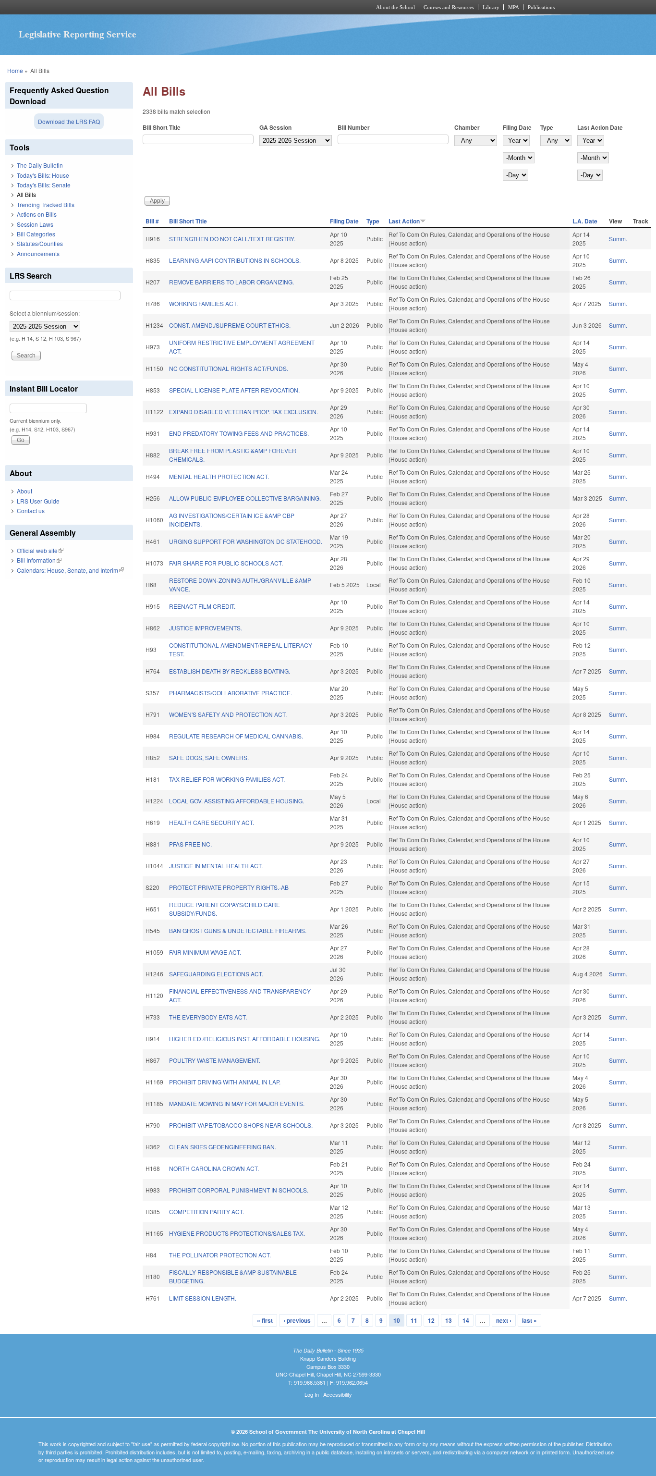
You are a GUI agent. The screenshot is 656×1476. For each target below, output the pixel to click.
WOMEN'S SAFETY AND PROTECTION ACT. (228, 714)
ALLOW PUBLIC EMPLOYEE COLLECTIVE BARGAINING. (245, 498)
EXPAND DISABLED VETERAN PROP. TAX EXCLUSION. (243, 411)
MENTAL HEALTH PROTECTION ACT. (219, 476)
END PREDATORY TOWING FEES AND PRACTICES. (239, 433)
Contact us (31, 510)
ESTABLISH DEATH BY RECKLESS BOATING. (229, 671)
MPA (513, 7)
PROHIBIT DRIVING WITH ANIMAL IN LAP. (224, 1082)
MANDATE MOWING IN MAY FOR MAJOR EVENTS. (236, 1103)
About (24, 491)
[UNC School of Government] (200, 7)
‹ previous (297, 1320)
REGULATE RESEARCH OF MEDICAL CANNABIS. (236, 736)
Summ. (618, 238)
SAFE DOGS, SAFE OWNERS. (209, 757)
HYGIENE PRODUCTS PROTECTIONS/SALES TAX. (237, 1233)
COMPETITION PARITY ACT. (206, 1211)
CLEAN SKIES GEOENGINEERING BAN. (222, 1147)
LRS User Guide (38, 501)
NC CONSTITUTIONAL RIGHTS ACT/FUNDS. (228, 368)
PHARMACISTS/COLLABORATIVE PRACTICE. (230, 693)
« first (265, 1320)
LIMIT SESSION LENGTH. (202, 1298)
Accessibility (337, 1394)
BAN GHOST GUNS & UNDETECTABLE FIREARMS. (237, 930)
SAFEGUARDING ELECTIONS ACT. (216, 974)
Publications (541, 7)
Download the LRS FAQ (69, 121)
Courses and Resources (449, 7)
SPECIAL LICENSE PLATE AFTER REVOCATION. (234, 390)
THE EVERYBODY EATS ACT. (208, 1017)
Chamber (467, 127)
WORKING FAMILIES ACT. (203, 303)
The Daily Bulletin (40, 165)
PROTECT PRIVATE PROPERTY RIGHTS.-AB (229, 887)
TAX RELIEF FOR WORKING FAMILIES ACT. (227, 779)
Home (15, 70)
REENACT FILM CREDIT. (202, 606)
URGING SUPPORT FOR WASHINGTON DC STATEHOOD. (245, 541)
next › (503, 1320)
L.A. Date (584, 221)
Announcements (38, 253)
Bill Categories (36, 234)
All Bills (26, 194)
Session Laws (35, 224)
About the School (395, 7)
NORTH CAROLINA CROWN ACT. (214, 1168)
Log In (311, 1394)
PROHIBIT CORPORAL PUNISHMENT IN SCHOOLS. (238, 1190)
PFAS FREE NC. (190, 844)
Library (491, 7)
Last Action (404, 221)
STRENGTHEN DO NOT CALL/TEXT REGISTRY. (232, 238)
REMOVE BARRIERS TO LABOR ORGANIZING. (231, 282)
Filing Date (517, 127)
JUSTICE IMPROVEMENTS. (205, 628)
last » (529, 1320)
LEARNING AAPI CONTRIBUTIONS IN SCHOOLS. (235, 260)
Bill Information (39, 560)
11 (414, 1320)
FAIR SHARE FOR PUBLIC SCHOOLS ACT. (226, 563)
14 (465, 1320)
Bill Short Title (162, 127)
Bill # (152, 221)
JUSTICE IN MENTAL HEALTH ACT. (216, 865)
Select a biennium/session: (45, 313)
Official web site (40, 550)
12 (431, 1320)
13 (448, 1320)
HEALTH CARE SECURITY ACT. (211, 822)
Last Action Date (600, 127)
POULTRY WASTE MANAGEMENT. (214, 1060)
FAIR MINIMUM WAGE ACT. (205, 952)
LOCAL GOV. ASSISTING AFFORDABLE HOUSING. (236, 801)
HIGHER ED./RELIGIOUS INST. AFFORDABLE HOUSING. (244, 1038)
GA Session (275, 127)
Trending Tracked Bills (45, 204)
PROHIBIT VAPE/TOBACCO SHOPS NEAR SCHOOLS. (241, 1125)
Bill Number (354, 127)
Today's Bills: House (43, 175)
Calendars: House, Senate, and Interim (70, 570)
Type (546, 127)
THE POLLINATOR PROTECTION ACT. (220, 1255)
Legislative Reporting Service (77, 34)
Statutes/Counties (40, 243)
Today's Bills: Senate (44, 185)
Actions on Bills (37, 214)
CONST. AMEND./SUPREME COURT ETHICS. (230, 325)
